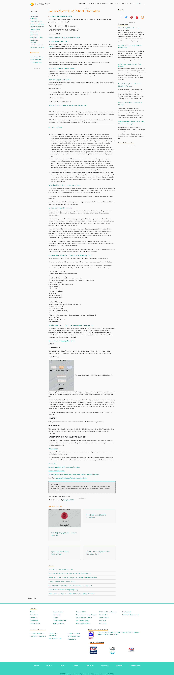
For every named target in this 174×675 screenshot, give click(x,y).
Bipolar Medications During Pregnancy (63, 589)
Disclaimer (119, 665)
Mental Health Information (34, 17)
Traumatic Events (35, 29)
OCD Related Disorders (84, 618)
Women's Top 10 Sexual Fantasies (129, 28)
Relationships (103, 615)
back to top (52, 463)
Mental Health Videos (36, 37)
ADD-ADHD (34, 615)
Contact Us (62, 665)
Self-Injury (102, 623)
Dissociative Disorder (60, 621)
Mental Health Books (36, 45)
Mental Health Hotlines (37, 57)
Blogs (111, 3)
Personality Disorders (83, 623)
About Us (49, 665)
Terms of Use (90, 665)
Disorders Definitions (36, 21)
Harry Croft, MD (68, 500)
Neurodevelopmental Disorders (86, 615)
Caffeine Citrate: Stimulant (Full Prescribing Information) (70, 585)
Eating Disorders (58, 623)
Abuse (32, 612)
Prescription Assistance (37, 26)
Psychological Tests (121, 3)
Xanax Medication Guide (56, 471)
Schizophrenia (104, 618)
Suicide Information (36, 59)
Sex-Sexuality (126, 612)
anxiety (50, 46)
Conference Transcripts (37, 47)
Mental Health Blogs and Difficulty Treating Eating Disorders (71, 593)
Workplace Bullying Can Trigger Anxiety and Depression (69, 573)
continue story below (55, 127)
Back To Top (32, 598)
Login (138, 3)
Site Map (36, 665)
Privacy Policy (105, 665)
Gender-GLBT (81, 612)
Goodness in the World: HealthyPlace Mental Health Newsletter (73, 577)
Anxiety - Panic (35, 623)
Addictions (33, 618)
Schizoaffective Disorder (130, 615)
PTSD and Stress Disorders (108, 612)
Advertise (76, 665)
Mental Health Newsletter (34, 41)
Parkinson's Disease (82, 621)
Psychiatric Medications (37, 24)
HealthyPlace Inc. (71, 674)
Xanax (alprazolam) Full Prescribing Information (64, 38)
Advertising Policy (135, 665)
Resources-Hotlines (55, 638)
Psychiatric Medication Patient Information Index (71, 478)
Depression (57, 615)
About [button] (132, 3)
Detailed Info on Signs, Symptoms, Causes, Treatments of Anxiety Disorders (73, 474)
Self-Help (102, 621)
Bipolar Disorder (58, 612)
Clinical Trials (34, 35)
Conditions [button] (82, 3)
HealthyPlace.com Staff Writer (61, 16)
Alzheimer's (34, 621)
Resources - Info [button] (94, 3)
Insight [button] (104, 3)
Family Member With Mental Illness (61, 581)
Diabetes (56, 618)
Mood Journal (71, 639)
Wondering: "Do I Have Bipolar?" (60, 569)
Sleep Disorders (34, 32)
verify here (114, 634)
